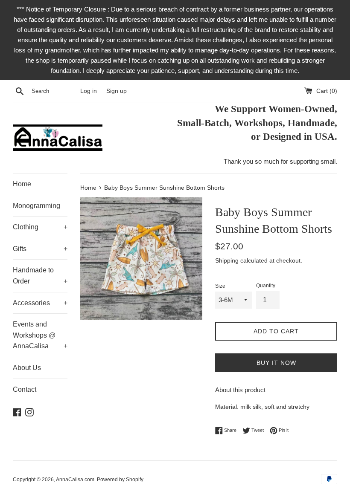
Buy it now (276, 362)
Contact (24, 389)
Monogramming (36, 205)
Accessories (40, 302)
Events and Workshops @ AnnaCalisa (40, 335)
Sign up (116, 91)
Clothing (40, 227)
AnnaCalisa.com (75, 480)
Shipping (227, 260)
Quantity (265, 286)
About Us (27, 367)
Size (220, 286)
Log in (88, 91)
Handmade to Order (40, 275)
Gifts (40, 248)
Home (22, 184)
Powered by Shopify (120, 480)
